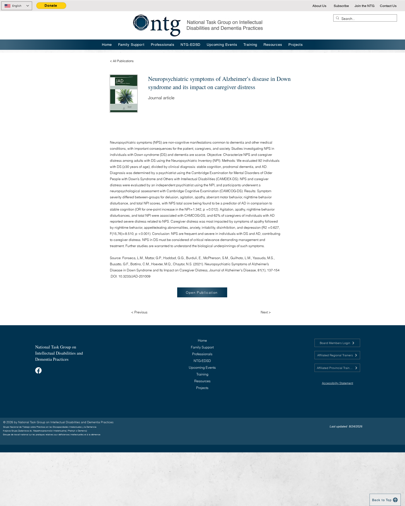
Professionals (202, 354)
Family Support (202, 347)
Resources (202, 381)
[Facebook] (38, 370)
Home (202, 340)
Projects (202, 388)
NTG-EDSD (202, 361)
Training (202, 374)
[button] (250, 45)
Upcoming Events (202, 367)
